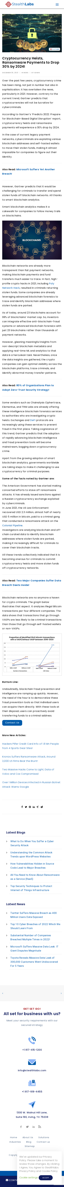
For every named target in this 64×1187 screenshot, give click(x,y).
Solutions (43, 1137)
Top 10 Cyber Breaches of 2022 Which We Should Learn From (35, 926)
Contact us (43, 1141)
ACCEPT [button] (45, 1178)
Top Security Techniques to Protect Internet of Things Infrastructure (31, 888)
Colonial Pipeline (12, 525)
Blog (28, 1141)
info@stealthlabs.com (32, 1070)
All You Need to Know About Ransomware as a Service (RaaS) (35, 876)
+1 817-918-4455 (32, 1091)
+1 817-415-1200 (32, 1050)
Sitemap (30, 1146)
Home (13, 1137)
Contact (14, 1180)
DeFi (32, 420)
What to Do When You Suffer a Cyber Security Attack (32, 843)
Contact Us (12, 722)
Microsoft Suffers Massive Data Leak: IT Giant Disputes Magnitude (34, 948)
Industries (15, 1141)
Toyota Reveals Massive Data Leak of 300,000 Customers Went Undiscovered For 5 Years (34, 961)
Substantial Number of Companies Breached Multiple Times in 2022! (30, 937)
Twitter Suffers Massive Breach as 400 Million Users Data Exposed (33, 914)
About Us (27, 1137)
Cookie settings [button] (28, 1177)
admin (37, 73)
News (26, 73)
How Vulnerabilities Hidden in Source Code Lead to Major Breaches (32, 865)
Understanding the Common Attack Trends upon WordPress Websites (31, 854)
